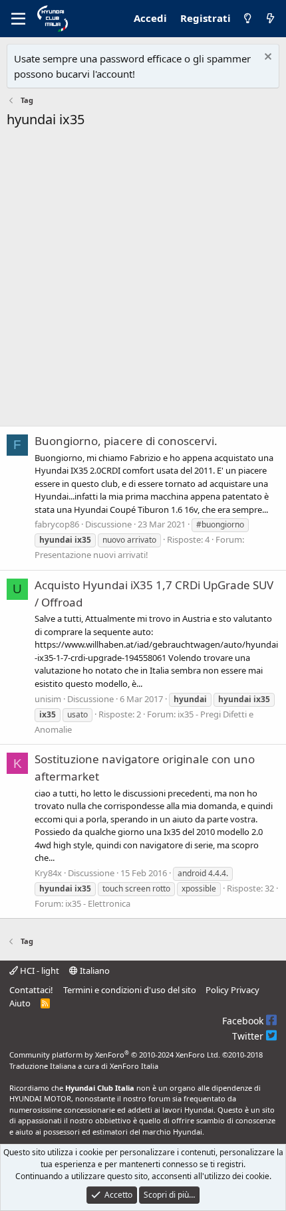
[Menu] (18, 18)
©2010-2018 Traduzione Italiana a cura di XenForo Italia (136, 1060)
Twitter (249, 1036)
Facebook (244, 1020)
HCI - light (38, 971)
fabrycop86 (57, 524)
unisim (48, 699)
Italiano (94, 971)
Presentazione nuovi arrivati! (91, 555)
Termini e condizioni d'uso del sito (129, 990)
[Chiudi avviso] (266, 58)
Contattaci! (31, 990)
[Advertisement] (143, 281)
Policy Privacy (232, 990)
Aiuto (20, 1003)
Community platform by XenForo (114, 1055)
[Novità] (270, 18)
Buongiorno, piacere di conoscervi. (126, 440)
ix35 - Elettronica (97, 903)
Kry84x (48, 873)
